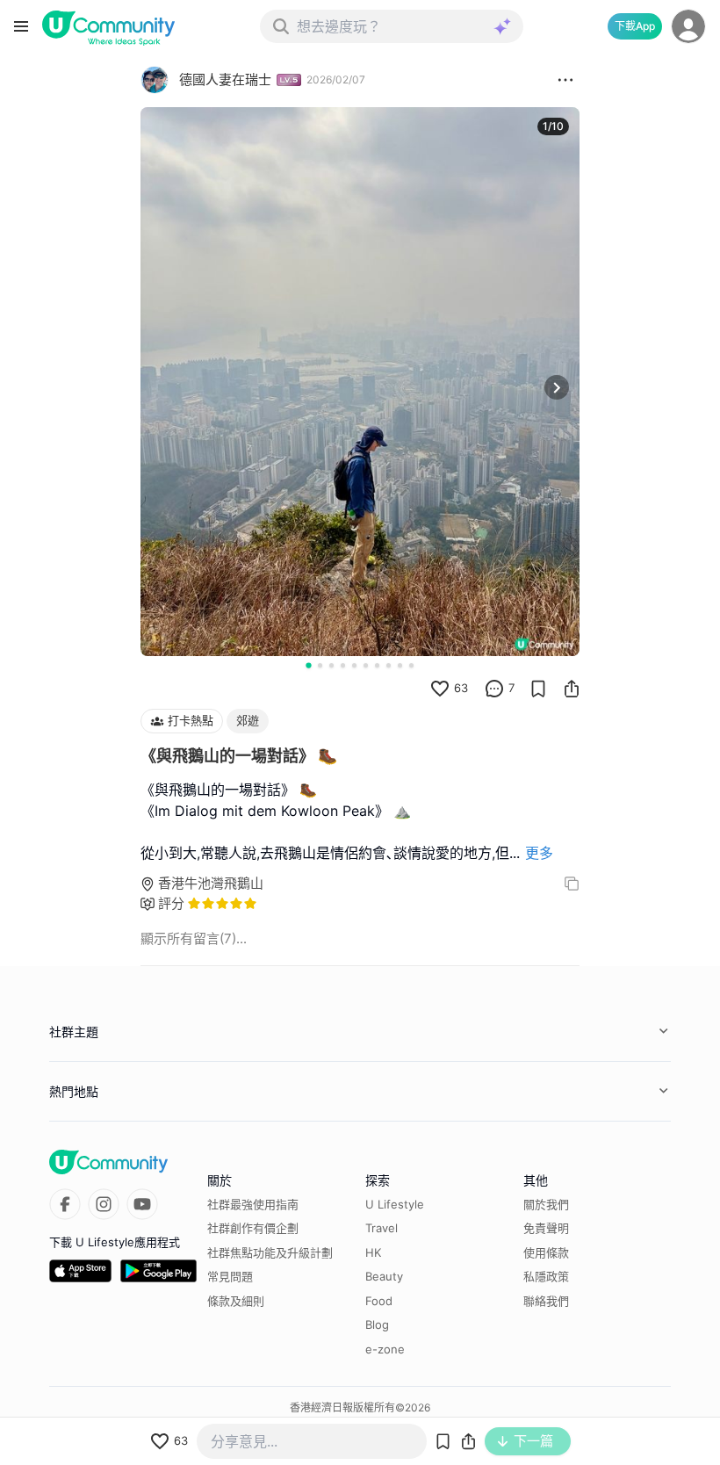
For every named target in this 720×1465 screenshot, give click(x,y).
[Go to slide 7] (377, 665)
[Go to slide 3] (331, 665)
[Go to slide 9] (400, 665)
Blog (377, 1324)
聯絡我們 (546, 1301)
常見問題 (230, 1276)
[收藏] (538, 688)
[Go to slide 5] (354, 665)
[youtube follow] (142, 1204)
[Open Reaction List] (565, 80)
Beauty (384, 1276)
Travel (381, 1228)
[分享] (572, 688)
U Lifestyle (394, 1204)
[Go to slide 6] (366, 665)
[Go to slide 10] (411, 665)
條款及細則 (235, 1301)
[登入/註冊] (688, 26)
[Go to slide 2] (320, 665)
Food (378, 1301)
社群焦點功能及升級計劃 (270, 1252)
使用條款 (546, 1252)
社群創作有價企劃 (253, 1228)
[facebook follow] (65, 1204)
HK (373, 1252)
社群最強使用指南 (253, 1204)
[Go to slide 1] (308, 665)
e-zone (385, 1349)
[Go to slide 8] (388, 665)
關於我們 (546, 1204)
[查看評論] (494, 688)
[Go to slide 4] (343, 665)
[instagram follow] (103, 1204)
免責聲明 (546, 1228)
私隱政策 (546, 1276)
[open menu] (21, 26)
